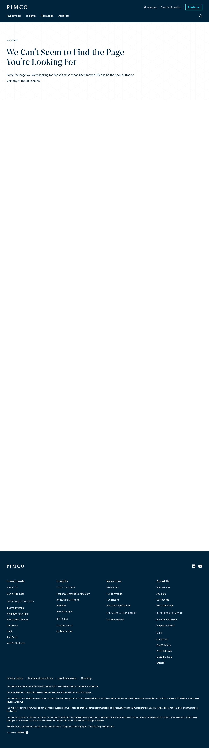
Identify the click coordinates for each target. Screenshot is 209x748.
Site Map (86, 678)
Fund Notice (112, 599)
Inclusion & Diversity (166, 619)
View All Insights (64, 611)
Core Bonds (12, 625)
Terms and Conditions (40, 678)
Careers (160, 663)
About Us (161, 594)
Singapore (151, 7)
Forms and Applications (118, 605)
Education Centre (115, 619)
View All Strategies (16, 643)
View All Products (15, 594)
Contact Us (162, 639)
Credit (10, 631)
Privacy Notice (15, 678)
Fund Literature (114, 594)
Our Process (162, 599)
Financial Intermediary (171, 7)
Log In (192, 7)
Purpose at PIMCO (165, 625)
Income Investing (15, 608)
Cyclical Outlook (64, 631)
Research (61, 605)
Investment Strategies (67, 599)
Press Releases (164, 651)
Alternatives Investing (17, 613)
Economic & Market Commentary (73, 594)
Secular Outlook (64, 625)
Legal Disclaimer (67, 678)
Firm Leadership (164, 605)
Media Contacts (164, 657)
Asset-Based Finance (17, 619)
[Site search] (200, 18)
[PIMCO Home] (17, 7)
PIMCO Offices (163, 645)
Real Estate (12, 637)
